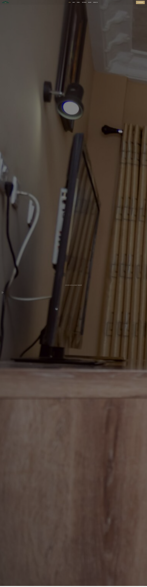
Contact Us (95, 2)
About (73, 2)
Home (69, 2)
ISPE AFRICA (84, 2)
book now (73, 294)
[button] (2, 291)
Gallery (89, 2)
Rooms (78, 2)
